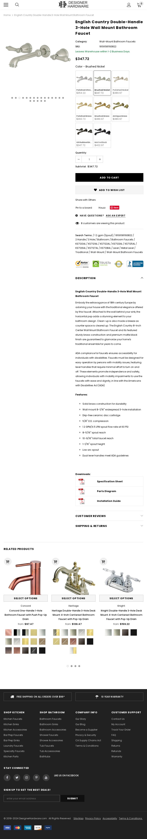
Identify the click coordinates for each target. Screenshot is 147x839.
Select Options (26, 598)
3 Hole (91, 239)
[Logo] (73, 4)
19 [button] (41, 101)
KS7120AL (80, 243)
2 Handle (80, 239)
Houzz (102, 207)
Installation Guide (109, 501)
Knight (121, 605)
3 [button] (19, 98)
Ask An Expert (116, 215)
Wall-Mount (97, 252)
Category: (81, 41)
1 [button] (12, 98)
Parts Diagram (106, 491)
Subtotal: (80, 166)
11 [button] (48, 98)
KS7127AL (93, 248)
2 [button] (16, 98)
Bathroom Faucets (122, 239)
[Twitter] (16, 777)
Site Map (78, 818)
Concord (26, 605)
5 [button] (27, 98)
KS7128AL (105, 248)
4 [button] (23, 98)
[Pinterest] (36, 777)
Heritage (74, 605)
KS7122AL (105, 243)
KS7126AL (80, 248)
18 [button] (37, 101)
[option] (38, 54)
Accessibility (110, 818)
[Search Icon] (17, 5)
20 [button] (45, 101)
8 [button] (37, 98)
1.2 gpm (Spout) (104, 235)
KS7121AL (93, 243)
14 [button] (59, 98)
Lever (116, 248)
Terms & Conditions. (131, 818)
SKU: (77, 46)
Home (7, 15)
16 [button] (30, 101)
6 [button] (30, 98)
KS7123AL (117, 243)
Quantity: (81, 152)
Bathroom (103, 239)
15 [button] (63, 98)
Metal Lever (127, 248)
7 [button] (34, 98)
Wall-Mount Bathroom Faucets (125, 252)
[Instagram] (26, 777)
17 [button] (34, 101)
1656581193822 (123, 235)
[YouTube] (46, 777)
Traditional (81, 252)
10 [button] (45, 98)
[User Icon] (129, 5)
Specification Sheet (110, 481)
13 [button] (56, 98)
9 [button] (41, 98)
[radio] (84, 83)
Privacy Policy (93, 818)
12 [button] (52, 98)
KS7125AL (130, 243)
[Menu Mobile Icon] (6, 4)
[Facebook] (7, 777)
